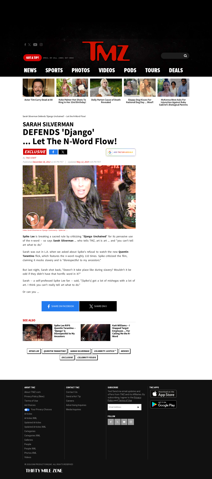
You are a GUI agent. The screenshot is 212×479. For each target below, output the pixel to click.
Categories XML (32, 435)
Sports (54, 70)
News (30, 70)
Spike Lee (34, 351)
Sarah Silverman (79, 351)
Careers (70, 401)
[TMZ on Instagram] (41, 44)
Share (62, 306)
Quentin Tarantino (54, 351)
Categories (29, 431)
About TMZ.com (32, 392)
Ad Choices (30, 405)
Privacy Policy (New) (34, 396)
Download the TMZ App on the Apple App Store (163, 394)
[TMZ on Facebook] (25, 44)
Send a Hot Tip (73, 396)
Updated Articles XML (35, 427)
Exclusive (67, 357)
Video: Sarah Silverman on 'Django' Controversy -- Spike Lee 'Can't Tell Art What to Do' (45, 230)
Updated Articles (32, 422)
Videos (107, 70)
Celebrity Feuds (86, 357)
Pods (130, 70)
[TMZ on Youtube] (35, 44)
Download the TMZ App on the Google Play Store (163, 404)
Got (32, 58)
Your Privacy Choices (41, 409)
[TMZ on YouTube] (124, 422)
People (27, 444)
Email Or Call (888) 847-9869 (58, 58)
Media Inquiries (73, 409)
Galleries (28, 440)
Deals (176, 70)
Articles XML (30, 418)
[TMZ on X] (30, 44)
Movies (125, 351)
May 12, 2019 (83, 161)
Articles (28, 414)
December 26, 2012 (42, 161)
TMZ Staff (31, 157)
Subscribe (138, 407)
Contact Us (71, 392)
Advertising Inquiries (76, 405)
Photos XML (30, 453)
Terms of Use (31, 401)
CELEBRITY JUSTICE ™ (105, 351)
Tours (152, 70)
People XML (30, 448)
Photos (81, 70)
